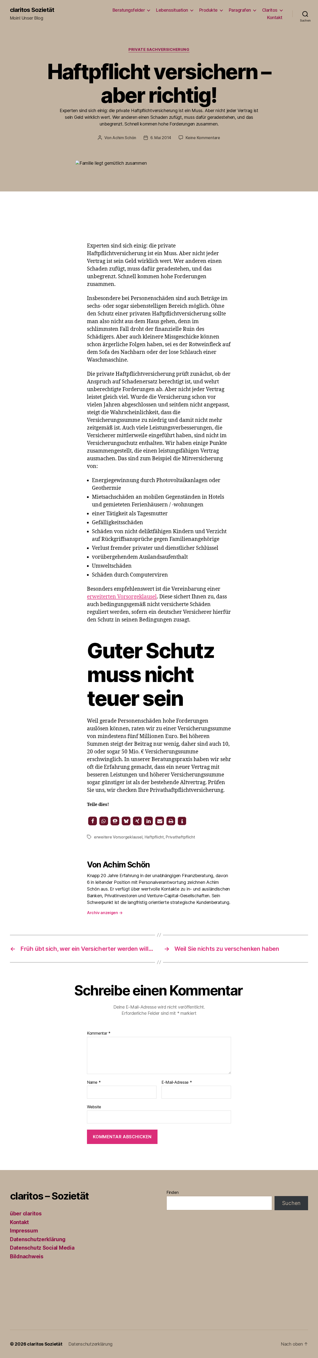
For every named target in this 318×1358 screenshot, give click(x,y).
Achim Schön (124, 137)
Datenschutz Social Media (42, 1248)
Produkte (208, 10)
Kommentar (99, 1033)
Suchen (291, 1203)
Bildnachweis (26, 1256)
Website (94, 1106)
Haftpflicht (154, 836)
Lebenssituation (172, 10)
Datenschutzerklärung (38, 1239)
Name (94, 1082)
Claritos (270, 10)
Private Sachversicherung (158, 49)
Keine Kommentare (203, 137)
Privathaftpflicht (180, 836)
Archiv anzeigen (104, 912)
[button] (92, 821)
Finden (172, 1192)
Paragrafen (240, 10)
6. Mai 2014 (160, 137)
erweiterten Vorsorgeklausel (122, 596)
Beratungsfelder (129, 10)
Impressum (24, 1231)
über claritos (26, 1213)
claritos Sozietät (32, 10)
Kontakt (274, 17)
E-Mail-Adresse (176, 1082)
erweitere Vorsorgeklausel (118, 836)
